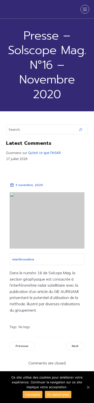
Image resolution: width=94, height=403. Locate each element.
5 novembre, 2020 (29, 185)
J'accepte (32, 394)
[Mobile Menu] (85, 9)
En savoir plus (58, 394)
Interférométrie (23, 259)
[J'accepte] (88, 387)
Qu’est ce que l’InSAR (44, 152)
